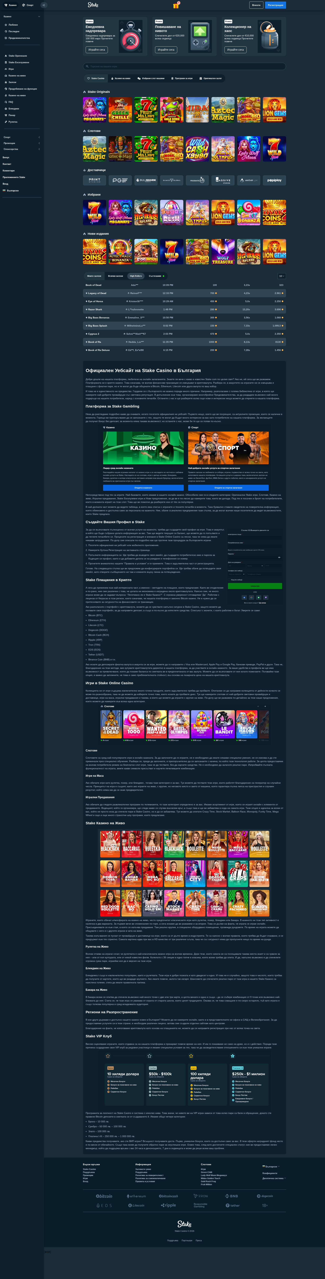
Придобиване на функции (23, 89)
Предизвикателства (19, 38)
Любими (13, 25)
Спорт (30, 5)
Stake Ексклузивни (19, 62)
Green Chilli (117, 101)
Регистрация (275, 5)
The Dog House (144, 243)
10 (280, 276)
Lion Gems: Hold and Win (273, 102)
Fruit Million (142, 101)
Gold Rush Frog (170, 101)
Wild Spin (270, 140)
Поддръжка (89, 1172)
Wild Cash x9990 (196, 140)
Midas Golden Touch (195, 102)
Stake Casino (89, 1169)
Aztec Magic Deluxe (117, 141)
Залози (12, 82)
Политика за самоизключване (150, 1178)
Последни (14, 31)
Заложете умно (143, 1169)
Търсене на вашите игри (103, 66)
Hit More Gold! (246, 101)
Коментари (9, 170)
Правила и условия (145, 1181)
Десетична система (273, 1178)
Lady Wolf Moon (247, 140)
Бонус (6, 157)
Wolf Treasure (220, 243)
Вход (5, 184)
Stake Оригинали (18, 56)
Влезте (256, 5)
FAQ (11, 102)
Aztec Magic (219, 101)
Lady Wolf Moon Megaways (93, 102)
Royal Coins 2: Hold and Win (272, 205)
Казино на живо (17, 75)
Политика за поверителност (149, 1175)
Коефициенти (270, 1173)
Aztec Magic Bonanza (117, 244)
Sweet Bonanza (247, 204)
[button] (176, 5)
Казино (13, 5)
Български (271, 1166)
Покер (12, 115)
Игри (11, 69)
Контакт (7, 164)
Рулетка (13, 122)
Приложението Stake (14, 177)
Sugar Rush (168, 204)
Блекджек (14, 108)
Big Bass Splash (144, 204)
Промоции (88, 1175)
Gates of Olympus (222, 140)
